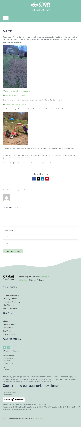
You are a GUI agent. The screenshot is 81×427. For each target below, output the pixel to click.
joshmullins (9, 163)
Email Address (8, 395)
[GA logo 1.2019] (8, 276)
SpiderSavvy (38, 419)
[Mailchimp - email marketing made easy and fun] (14, 399)
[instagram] (8, 347)
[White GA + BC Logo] (40, 3)
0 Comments (47, 163)
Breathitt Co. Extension (34, 163)
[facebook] (4, 347)
